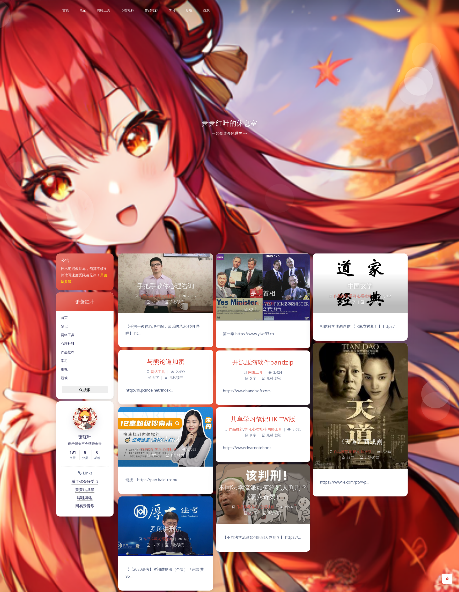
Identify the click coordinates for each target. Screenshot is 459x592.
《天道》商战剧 (360, 441)
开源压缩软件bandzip (263, 362)
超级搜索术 (166, 439)
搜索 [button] (86, 389)
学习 (64, 360)
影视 (64, 369)
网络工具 (67, 335)
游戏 (64, 378)
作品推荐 (67, 352)
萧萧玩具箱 (84, 489)
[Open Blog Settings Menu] (447, 579)
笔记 (64, 326)
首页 (64, 317)
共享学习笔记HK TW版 (262, 419)
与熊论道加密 (166, 361)
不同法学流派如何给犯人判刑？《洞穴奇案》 (263, 492)
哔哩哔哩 (85, 497)
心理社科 (67, 343)
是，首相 (263, 293)
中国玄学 (360, 285)
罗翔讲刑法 (166, 528)
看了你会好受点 (84, 481)
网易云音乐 (84, 505)
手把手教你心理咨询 (165, 285)
